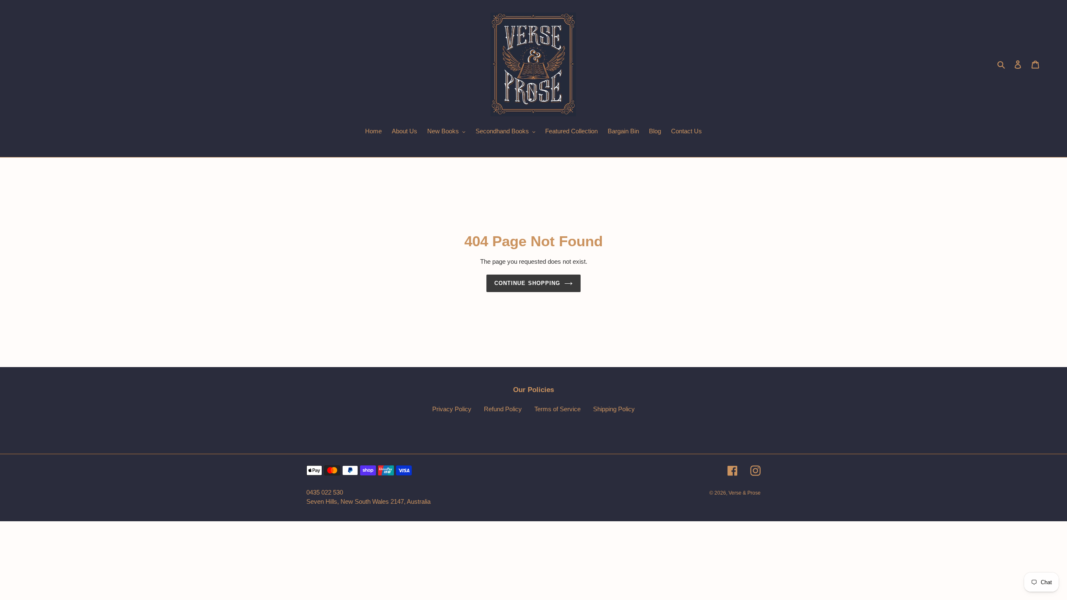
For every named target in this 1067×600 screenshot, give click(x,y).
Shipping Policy (614, 408)
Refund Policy (503, 408)
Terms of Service (557, 408)
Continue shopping (527, 283)
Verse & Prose (745, 493)
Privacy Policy (451, 408)
